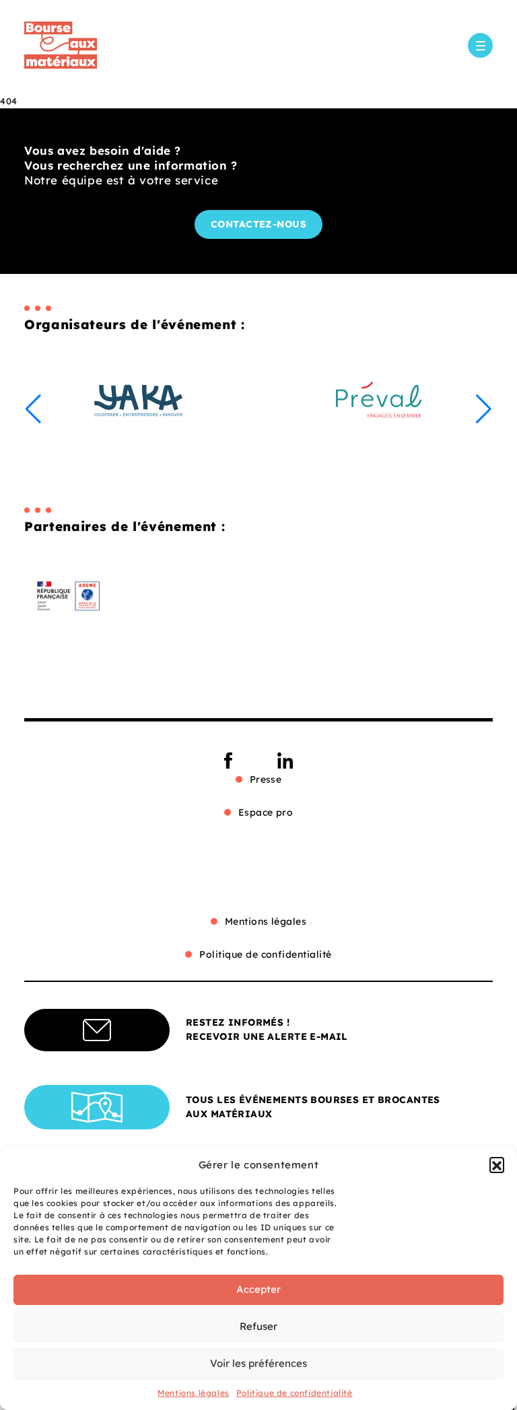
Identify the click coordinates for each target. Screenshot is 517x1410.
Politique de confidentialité (294, 1393)
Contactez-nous (259, 224)
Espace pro (266, 812)
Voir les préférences (258, 1363)
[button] (497, 1164)
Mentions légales (194, 1393)
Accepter (258, 1289)
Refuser (258, 1326)
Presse (266, 779)
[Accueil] (60, 45)
